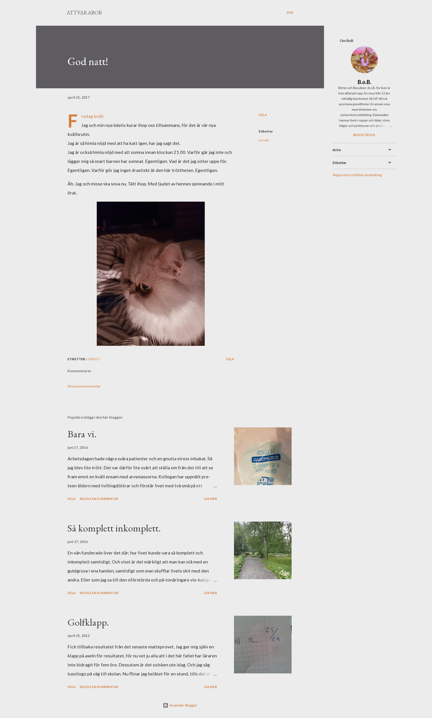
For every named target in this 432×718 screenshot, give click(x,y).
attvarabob (84, 12)
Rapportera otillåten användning (357, 175)
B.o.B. (364, 82)
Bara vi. (82, 433)
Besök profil (364, 135)
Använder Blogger (182, 705)
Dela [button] (263, 115)
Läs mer (210, 499)
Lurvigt (264, 140)
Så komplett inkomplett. (114, 528)
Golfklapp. (88, 622)
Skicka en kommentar (84, 386)
